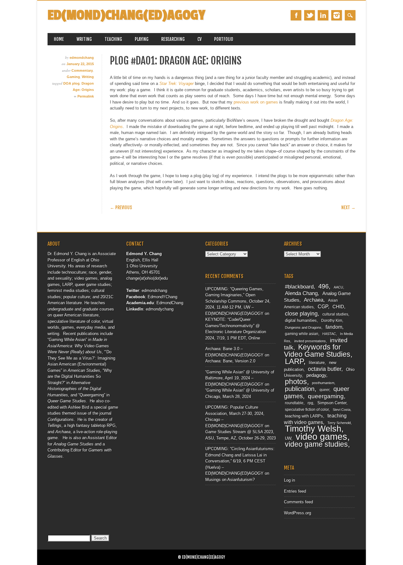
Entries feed (295, 491)
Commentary (82, 70)
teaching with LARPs (304, 416)
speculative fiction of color (307, 409)
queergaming (326, 396)
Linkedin (323, 15)
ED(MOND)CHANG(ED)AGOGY (126, 15)
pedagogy (316, 375)
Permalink (85, 96)
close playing (301, 313)
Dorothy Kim (331, 320)
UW (288, 438)
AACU (338, 287)
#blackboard (299, 287)
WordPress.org (297, 513)
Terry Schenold (339, 423)
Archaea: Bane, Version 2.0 (230, 361)
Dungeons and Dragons (303, 327)
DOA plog (71, 83)
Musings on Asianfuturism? (230, 479)
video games (321, 436)
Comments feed (298, 502)
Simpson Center (331, 402)
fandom (334, 327)
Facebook (296, 15)
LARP (294, 361)
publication (300, 388)
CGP (323, 306)
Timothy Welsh (313, 429)
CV (199, 39)
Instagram (336, 15)
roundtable (294, 403)
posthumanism (323, 383)
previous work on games (256, 102)
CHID (338, 306)
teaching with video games (315, 419)
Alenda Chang (301, 293)
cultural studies (335, 314)
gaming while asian (301, 334)
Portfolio (223, 39)
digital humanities (301, 320)
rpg (310, 403)
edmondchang (82, 57)
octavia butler (324, 369)
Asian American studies (311, 304)
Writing (84, 39)
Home (59, 39)
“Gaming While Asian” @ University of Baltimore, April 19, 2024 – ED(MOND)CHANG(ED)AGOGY (239, 378)
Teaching (113, 39)
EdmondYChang (162, 296)
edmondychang (159, 309)
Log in (289, 480)
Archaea (313, 300)
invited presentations (310, 341)
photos (296, 382)
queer (324, 390)
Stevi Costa (341, 409)
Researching (173, 39)
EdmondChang (169, 302)
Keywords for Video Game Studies (317, 350)
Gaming (73, 77)
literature (317, 362)
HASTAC (329, 334)
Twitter (309, 15)
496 (323, 286)
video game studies (316, 444)
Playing (142, 39)
